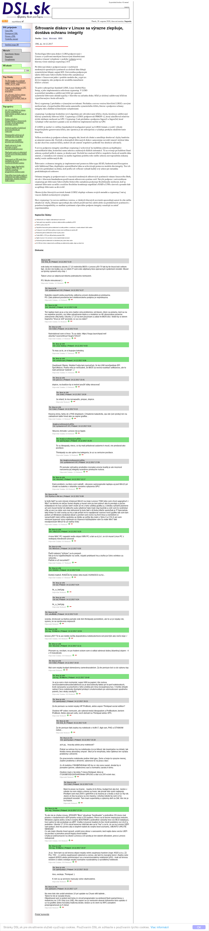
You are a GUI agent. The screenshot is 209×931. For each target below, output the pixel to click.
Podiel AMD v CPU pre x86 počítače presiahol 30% (50, 235)
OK (199, 927)
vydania (72, 59)
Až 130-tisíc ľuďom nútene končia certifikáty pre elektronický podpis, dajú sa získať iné (15, 97)
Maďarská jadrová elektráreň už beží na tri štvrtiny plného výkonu (16, 154)
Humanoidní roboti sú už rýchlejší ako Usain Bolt (14, 135)
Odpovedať (44, 283)
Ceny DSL (9, 31)
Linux (45, 38)
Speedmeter (9, 54)
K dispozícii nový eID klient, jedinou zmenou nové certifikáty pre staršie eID (57, 230)
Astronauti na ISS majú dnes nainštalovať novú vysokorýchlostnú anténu (15, 161)
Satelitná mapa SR (12, 45)
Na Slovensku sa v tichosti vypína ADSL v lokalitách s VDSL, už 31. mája (15, 82)
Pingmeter (9, 56)
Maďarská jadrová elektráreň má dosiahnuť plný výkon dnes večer (54, 240)
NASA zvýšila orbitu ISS (43, 225)
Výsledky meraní (11, 39)
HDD (60, 38)
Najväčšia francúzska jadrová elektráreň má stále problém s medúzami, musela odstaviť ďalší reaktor (16, 177)
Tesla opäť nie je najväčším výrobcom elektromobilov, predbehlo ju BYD (56, 222)
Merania (16, 54)
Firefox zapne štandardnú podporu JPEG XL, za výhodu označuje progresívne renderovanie (14, 169)
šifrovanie (53, 38)
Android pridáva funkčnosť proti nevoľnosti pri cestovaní (15, 129)
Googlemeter (10, 59)
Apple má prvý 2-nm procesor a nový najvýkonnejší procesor (14, 147)
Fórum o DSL (10, 36)
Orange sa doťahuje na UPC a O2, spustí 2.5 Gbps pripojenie (15, 89)
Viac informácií (160, 927)
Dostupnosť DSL (11, 33)
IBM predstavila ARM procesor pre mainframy (14, 141)
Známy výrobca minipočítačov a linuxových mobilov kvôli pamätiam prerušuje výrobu (15, 121)
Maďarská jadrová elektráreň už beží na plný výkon (50, 232)
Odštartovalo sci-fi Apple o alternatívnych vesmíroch (50, 219)
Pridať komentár (42, 914)
